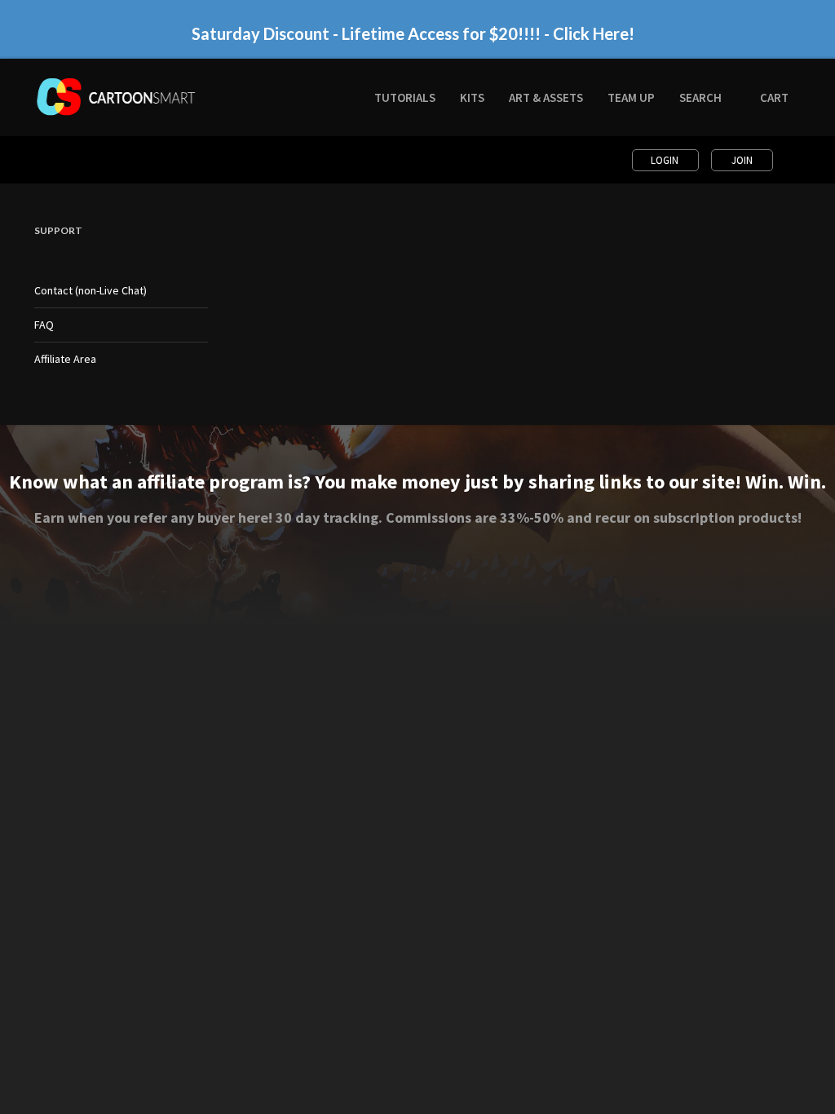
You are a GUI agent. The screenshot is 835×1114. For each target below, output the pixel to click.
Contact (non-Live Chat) (90, 290)
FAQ (44, 324)
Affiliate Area (65, 358)
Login (666, 160)
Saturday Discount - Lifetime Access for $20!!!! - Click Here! (413, 33)
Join (742, 160)
